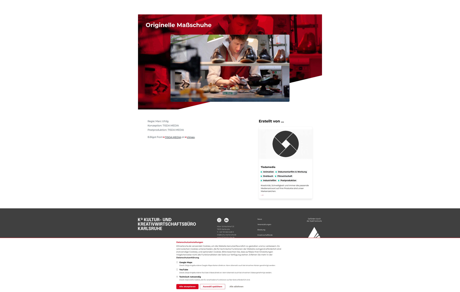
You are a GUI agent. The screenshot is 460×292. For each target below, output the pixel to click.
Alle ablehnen (236, 286)
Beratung (261, 230)
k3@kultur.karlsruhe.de (226, 235)
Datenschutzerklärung (187, 257)
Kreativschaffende (265, 235)
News (259, 219)
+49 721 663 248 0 (226, 232)
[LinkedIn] (226, 220)
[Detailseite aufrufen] (285, 162)
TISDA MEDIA (173, 137)
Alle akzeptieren (187, 286)
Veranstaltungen (264, 224)
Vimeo (191, 137)
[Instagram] (219, 220)
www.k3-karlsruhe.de (225, 237)
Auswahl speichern (212, 286)
